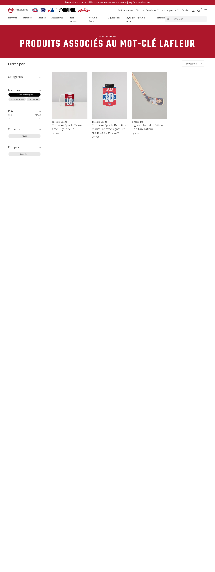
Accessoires (57, 17)
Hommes (12, 17)
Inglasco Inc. (34, 99)
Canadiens (24, 154)
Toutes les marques (24, 94)
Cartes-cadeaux (125, 10)
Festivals (160, 17)
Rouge (24, 136)
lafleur (113, 36)
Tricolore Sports (17, 99)
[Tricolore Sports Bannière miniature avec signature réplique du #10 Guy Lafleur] (109, 95)
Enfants (41, 17)
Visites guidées (169, 10)
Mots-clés (103, 36)
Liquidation (114, 17)
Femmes (27, 17)
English (185, 10)
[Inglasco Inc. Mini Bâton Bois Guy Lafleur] (149, 95)
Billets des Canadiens (146, 10)
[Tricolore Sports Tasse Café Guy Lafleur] (69, 95)
